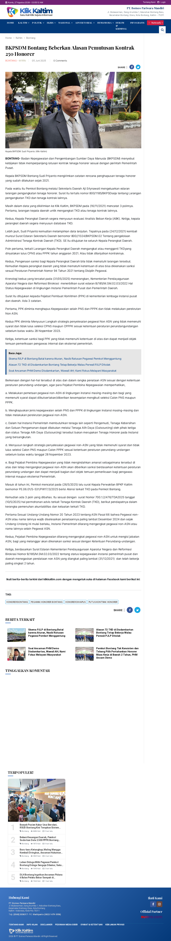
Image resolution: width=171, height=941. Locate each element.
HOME (10, 22)
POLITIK (37, 22)
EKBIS (50, 22)
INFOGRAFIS (137, 22)
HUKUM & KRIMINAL (121, 25)
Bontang (30, 38)
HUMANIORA (104, 22)
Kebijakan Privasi (114, 924)
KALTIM (22, 22)
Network (156, 22)
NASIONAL (64, 22)
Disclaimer (46, 924)
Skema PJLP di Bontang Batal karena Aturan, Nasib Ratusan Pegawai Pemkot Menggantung (65, 358)
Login (163, 2)
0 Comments (60, 60)
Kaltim (19, 38)
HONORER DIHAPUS (75, 602)
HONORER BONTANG (17, 602)
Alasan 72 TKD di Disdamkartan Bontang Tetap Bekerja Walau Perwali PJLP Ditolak (59, 364)
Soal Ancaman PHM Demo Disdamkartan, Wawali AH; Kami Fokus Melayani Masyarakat (62, 370)
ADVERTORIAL (83, 22)
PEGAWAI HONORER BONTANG (46, 602)
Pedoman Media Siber (66, 924)
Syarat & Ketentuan (91, 924)
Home (8, 38)
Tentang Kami (149, 2)
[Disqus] (73, 718)
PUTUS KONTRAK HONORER (103, 602)
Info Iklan (32, 924)
